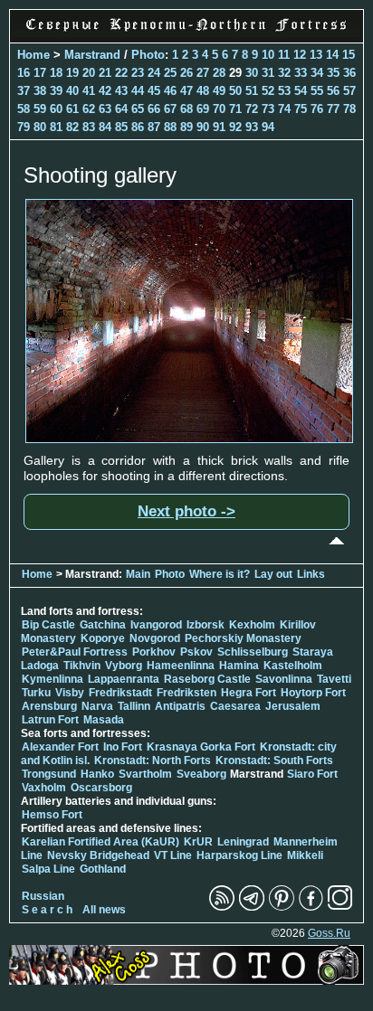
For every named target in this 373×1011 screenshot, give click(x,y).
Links (311, 574)
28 (219, 73)
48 (202, 91)
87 (154, 127)
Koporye (103, 638)
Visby (69, 692)
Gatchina (103, 625)
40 (72, 91)
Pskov (196, 652)
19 (72, 73)
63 (105, 109)
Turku (36, 692)
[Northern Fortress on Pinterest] (281, 907)
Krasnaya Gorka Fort (201, 747)
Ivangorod (156, 625)
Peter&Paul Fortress (75, 652)
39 (56, 91)
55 (317, 91)
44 (137, 91)
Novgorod (154, 638)
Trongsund (49, 774)
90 (202, 127)
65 (137, 109)
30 (251, 73)
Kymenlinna (52, 679)
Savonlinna (283, 679)
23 (137, 73)
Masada (103, 719)
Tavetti (334, 679)
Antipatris (180, 706)
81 (56, 127)
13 (316, 54)
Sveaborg (201, 774)
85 (121, 127)
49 (219, 91)
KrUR (198, 842)
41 (88, 91)
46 (170, 91)
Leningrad (243, 842)
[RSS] (221, 907)
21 (105, 73)
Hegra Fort (248, 692)
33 (300, 73)
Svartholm (145, 774)
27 (202, 73)
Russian (43, 896)
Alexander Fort (60, 747)
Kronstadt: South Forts (274, 760)
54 (300, 91)
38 (39, 91)
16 (23, 73)
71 (235, 109)
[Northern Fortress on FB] (311, 907)
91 (219, 127)
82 (72, 127)
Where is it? (219, 574)
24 (154, 73)
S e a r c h (47, 909)
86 (137, 127)
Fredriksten (186, 692)
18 (56, 73)
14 (332, 54)
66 (154, 109)
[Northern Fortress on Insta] (340, 907)
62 (88, 109)
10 (268, 54)
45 (154, 91)
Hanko (97, 774)
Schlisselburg (252, 652)
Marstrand (92, 54)
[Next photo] (189, 438)
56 (333, 91)
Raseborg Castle (207, 679)
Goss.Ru (329, 933)
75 (300, 109)
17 (39, 73)
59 (39, 109)
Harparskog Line (239, 855)
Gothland (103, 869)
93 (251, 127)
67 (170, 109)
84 (105, 127)
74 (284, 109)
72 (251, 109)
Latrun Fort (50, 719)
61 (72, 109)
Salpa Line (48, 869)
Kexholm (252, 625)
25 (170, 73)
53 (284, 91)
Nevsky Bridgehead (98, 855)
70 (219, 109)
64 (121, 109)
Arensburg (49, 706)
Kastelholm (292, 665)
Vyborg (123, 665)
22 (121, 73)
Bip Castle (48, 625)
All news (104, 909)
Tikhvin (81, 665)
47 (186, 91)
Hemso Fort (52, 814)
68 (186, 109)
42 (105, 91)
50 (235, 91)
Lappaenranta (123, 679)
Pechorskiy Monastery (243, 638)
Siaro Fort (312, 774)
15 (348, 54)
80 (39, 127)
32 (284, 73)
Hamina (239, 665)
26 (186, 73)
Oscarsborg (101, 787)
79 (23, 127)
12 (299, 54)
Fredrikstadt (120, 692)
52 (268, 91)
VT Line (173, 855)
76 (317, 109)
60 (56, 109)
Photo (148, 54)
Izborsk (205, 625)
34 (317, 73)
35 (333, 73)
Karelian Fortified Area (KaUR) (100, 842)
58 (23, 109)
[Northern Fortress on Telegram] (251, 907)
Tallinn (134, 706)
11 (284, 54)
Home (33, 54)
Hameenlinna (181, 665)
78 (349, 109)
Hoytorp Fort (313, 692)
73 (268, 109)
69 (202, 109)
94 (268, 127)
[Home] (186, 32)
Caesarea (235, 706)
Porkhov (154, 652)
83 (88, 127)
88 (170, 127)
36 (349, 73)
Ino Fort (122, 747)
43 (121, 91)
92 (235, 127)
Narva (97, 706)
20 (88, 73)
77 (333, 109)
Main (138, 574)
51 (251, 91)
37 (23, 91)
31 (268, 73)
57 (349, 91)
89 (186, 127)
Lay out (273, 574)
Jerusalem (292, 706)
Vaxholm (44, 787)
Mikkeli (305, 855)
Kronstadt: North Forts (154, 760)
